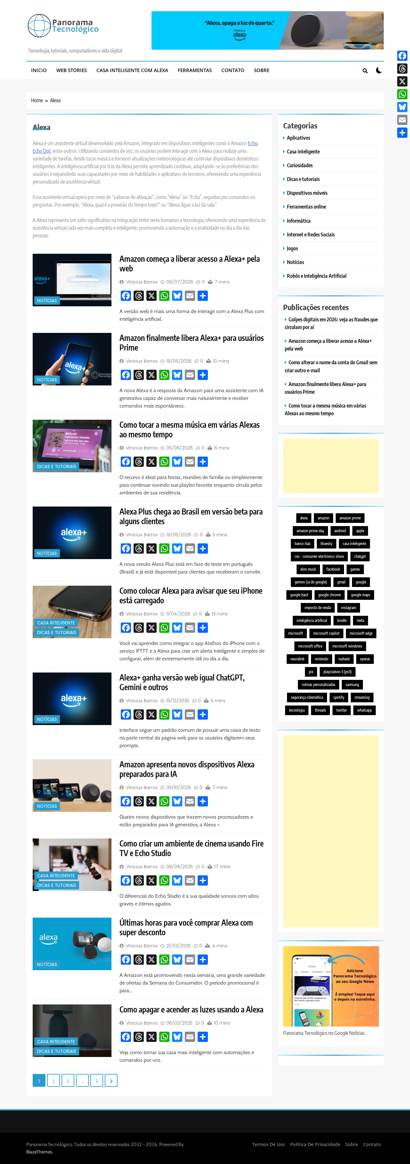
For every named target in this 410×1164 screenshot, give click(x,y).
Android (340, 530)
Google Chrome (329, 594)
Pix (311, 671)
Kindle (342, 620)
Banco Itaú (302, 543)
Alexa (304, 518)
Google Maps (360, 594)
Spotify (338, 697)
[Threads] (402, 68)
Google (361, 582)
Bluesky (326, 543)
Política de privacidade (315, 1144)
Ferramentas (195, 70)
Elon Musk (308, 569)
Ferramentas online (306, 206)
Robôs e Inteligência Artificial (317, 275)
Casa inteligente (56, 623)
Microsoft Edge (361, 633)
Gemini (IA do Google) (311, 582)
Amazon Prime (350, 518)
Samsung (352, 684)
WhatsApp (364, 710)
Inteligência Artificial (312, 620)
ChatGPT (360, 556)
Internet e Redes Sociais (311, 234)
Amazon (323, 518)
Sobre (261, 70)
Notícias (47, 301)
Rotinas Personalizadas (318, 684)
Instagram (348, 607)
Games (355, 569)
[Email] (402, 119)
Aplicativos (298, 137)
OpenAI (365, 658)
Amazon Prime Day (310, 530)
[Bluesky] (402, 107)
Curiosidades (300, 165)
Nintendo (321, 658)
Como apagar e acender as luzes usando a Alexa (191, 1009)
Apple (360, 530)
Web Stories (71, 70)
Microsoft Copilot (326, 633)
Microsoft (295, 633)
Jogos (292, 248)
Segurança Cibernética (307, 697)
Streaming (362, 697)
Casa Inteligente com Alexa (132, 70)
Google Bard (299, 594)
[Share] (402, 132)
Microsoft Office (310, 646)
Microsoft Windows (347, 646)
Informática (299, 220)
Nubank (344, 658)
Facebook (333, 569)
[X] (402, 81)
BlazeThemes (39, 1152)
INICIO (39, 70)
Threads (320, 710)
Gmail (341, 582)
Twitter (341, 710)
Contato (232, 70)
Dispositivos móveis (307, 192)
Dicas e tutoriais (56, 467)
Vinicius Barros (142, 282)
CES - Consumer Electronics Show (319, 556)
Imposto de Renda (318, 607)
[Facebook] (402, 55)
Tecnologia (297, 710)
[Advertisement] (331, 466)
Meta (360, 620)
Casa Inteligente (354, 543)
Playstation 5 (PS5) (338, 671)
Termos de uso (268, 1144)
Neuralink (298, 658)
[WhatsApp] (402, 94)
